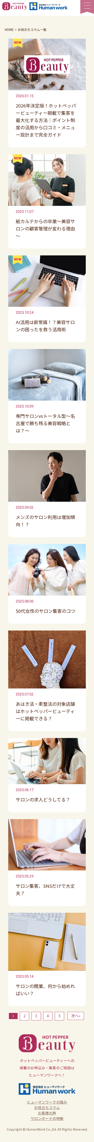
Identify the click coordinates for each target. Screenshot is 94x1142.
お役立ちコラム (47, 1107)
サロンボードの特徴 (47, 1118)
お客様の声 (47, 1113)
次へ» (75, 1015)
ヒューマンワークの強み (47, 1102)
